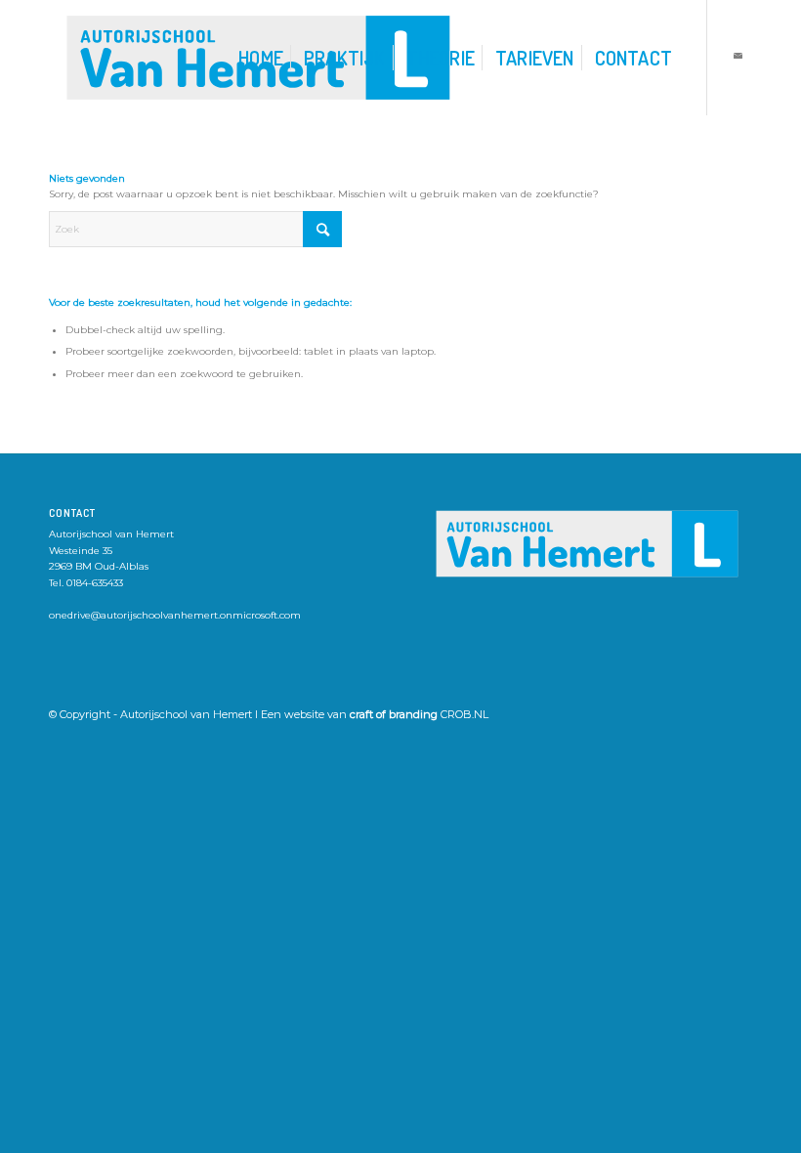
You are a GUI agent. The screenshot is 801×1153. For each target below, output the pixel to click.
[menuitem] (261, 57)
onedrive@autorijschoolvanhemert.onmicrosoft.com (175, 615)
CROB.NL (464, 714)
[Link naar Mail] (737, 56)
